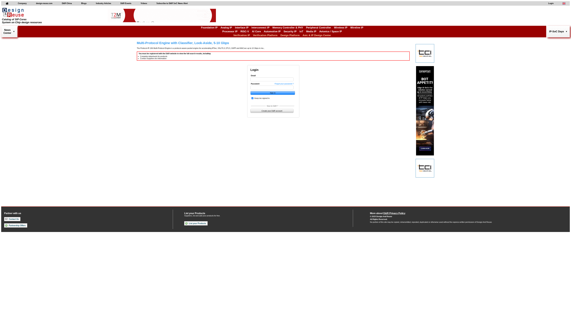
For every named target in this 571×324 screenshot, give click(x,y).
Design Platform (290, 35)
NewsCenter (7, 31)
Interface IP (241, 27)
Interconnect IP (260, 27)
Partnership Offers (17, 225)
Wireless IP (340, 27)
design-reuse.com (44, 3)
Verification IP (241, 35)
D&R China (67, 3)
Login (551, 3)
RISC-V (244, 31)
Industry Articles (103, 3)
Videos (144, 3)
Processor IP (229, 31)
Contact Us (13, 219)
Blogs (84, 3)
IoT (301, 31)
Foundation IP (209, 27)
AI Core (256, 31)
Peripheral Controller (318, 27)
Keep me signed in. (262, 98)
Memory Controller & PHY (287, 27)
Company (22, 3)
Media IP (311, 31)
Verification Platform (265, 35)
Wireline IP (356, 27)
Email (253, 76)
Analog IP (226, 27)
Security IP (290, 31)
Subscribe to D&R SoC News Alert (172, 3)
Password (255, 84)
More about (387, 213)
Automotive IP (272, 31)
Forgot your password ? (284, 84)
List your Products (197, 223)
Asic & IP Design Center (317, 35)
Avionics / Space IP (330, 31)
